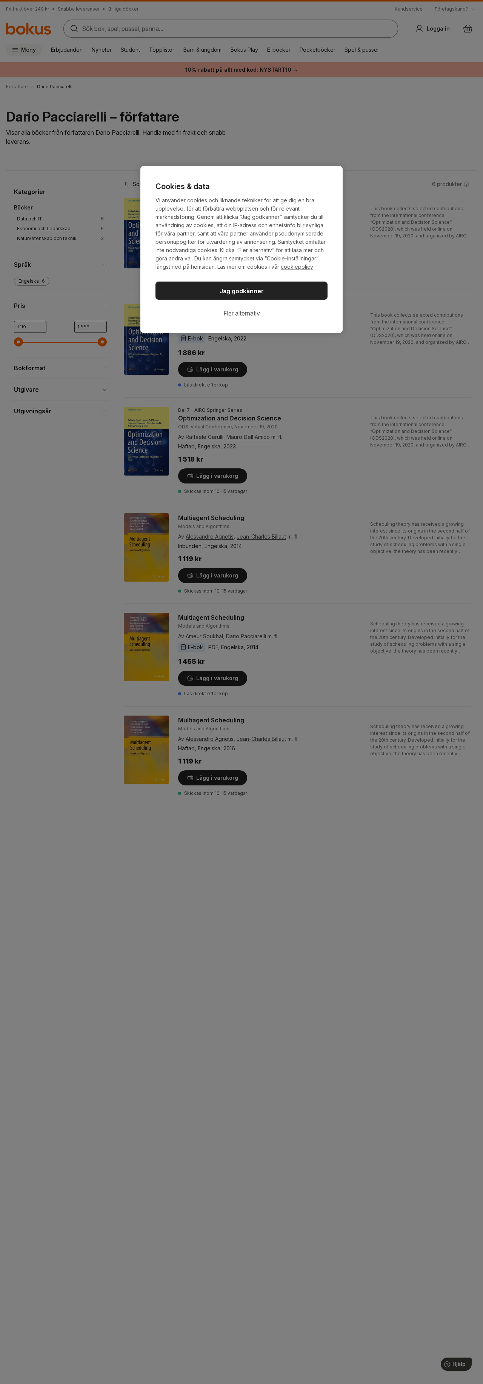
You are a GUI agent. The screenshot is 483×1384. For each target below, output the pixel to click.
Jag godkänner (242, 291)
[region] (241, 249)
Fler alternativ (241, 313)
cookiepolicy (297, 266)
